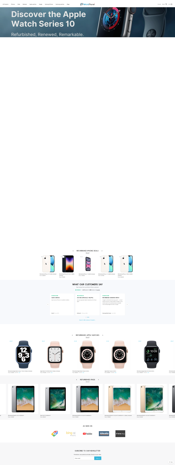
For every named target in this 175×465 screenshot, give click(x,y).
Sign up (98, 458)
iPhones (13, 4)
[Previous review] (47, 304)
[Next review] (127, 304)
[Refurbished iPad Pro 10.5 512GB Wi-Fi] (23, 399)
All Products (5, 4)
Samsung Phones (49, 4)
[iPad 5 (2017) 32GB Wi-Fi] (55, 399)
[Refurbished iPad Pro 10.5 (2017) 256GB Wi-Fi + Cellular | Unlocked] (120, 399)
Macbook (25, 4)
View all (87, 253)
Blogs (68, 4)
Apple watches (33, 4)
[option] (87, 22)
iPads (19, 4)
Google (40, 4)
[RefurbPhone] (87, 4)
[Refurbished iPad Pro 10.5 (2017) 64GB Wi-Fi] (152, 399)
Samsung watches (60, 4)
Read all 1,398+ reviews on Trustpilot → (87, 320)
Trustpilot (98, 290)
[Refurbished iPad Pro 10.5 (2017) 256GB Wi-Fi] (87, 399)
